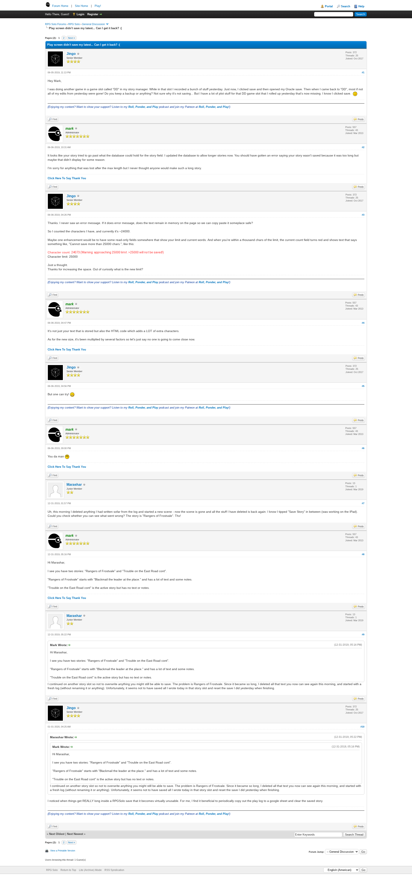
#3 (363, 214)
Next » (71, 38)
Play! (98, 6)
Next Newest (75, 834)
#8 (363, 554)
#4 (363, 323)
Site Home (81, 6)
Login (80, 14)
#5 (363, 386)
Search (345, 6)
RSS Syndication (114, 870)
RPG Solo (74, 24)
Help (361, 6)
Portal (329, 6)
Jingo (71, 54)
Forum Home (60, 6)
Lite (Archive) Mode (90, 870)
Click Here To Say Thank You (67, 178)
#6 (363, 448)
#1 (363, 72)
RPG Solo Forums (55, 24)
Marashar (74, 484)
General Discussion (93, 24)
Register (92, 14)
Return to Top (68, 870)
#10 (362, 726)
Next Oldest (56, 834)
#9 (363, 634)
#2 (363, 147)
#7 (363, 503)
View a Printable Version (62, 850)
